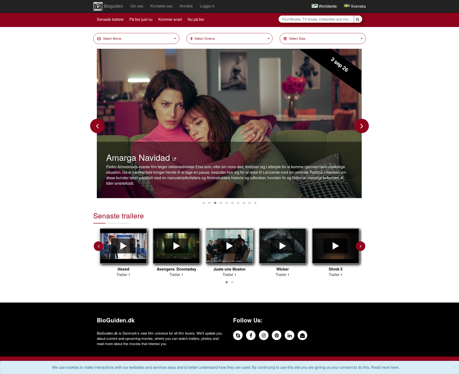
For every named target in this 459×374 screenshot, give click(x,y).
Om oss (136, 6)
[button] (136, 38)
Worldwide (327, 6)
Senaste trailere (110, 19)
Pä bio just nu (141, 19)
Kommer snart (170, 19)
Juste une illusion (229, 269)
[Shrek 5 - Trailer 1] (335, 246)
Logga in (207, 6)
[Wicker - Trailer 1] (282, 246)
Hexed (123, 269)
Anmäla (186, 6)
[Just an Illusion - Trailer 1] (229, 246)
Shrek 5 (336, 269)
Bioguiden (113, 6)
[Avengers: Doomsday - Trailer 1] (176, 246)
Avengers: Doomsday (176, 269)
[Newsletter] (302, 335)
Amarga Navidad (139, 157)
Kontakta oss (161, 6)
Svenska (358, 6)
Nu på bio (196, 19)
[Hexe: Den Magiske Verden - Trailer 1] (123, 246)
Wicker (282, 269)
